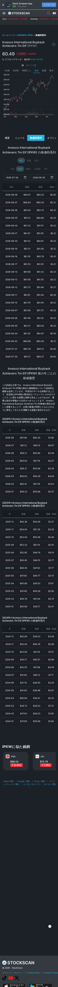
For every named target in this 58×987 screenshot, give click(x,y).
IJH (42, 756)
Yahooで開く (9, 781)
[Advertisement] (29, 126)
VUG (13, 756)
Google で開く (24, 781)
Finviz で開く (40, 781)
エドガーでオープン (32, 784)
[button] (4, 13)
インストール (49, 5)
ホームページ (8, 35)
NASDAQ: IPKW (25, 35)
